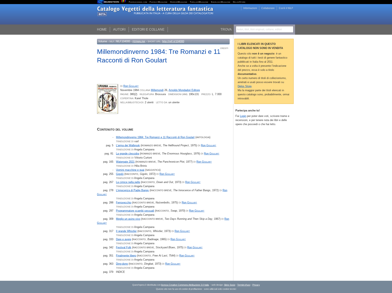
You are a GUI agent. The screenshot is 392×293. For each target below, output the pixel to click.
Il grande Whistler (126, 231)
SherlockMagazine (221, 2)
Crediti (224, 48)
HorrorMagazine (178, 2)
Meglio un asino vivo (128, 218)
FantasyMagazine (159, 2)
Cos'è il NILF (286, 8)
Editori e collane (148, 29)
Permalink (139, 41)
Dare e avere (123, 239)
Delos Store (245, 86)
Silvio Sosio (229, 285)
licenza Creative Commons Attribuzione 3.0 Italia (185, 285)
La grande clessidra (127, 153)
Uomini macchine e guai (130, 169)
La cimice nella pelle (128, 182)
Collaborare (268, 8)
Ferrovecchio (123, 202)
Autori (119, 29)
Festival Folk (123, 247)
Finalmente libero (126, 255)
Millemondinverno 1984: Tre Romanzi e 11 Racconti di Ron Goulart (155, 137)
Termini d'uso (243, 285)
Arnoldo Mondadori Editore (184, 90)
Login (243, 116)
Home (102, 29)
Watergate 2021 (125, 161)
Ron (131, 86)
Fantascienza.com (138, 2)
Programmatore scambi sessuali (135, 210)
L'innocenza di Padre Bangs (132, 190)
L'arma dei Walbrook (128, 145)
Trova (226, 29)
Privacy (256, 285)
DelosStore (239, 2)
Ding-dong (122, 263)
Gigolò (120, 173)
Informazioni (250, 8)
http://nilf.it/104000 (173, 41)
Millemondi (157, 90)
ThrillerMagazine (199, 2)
